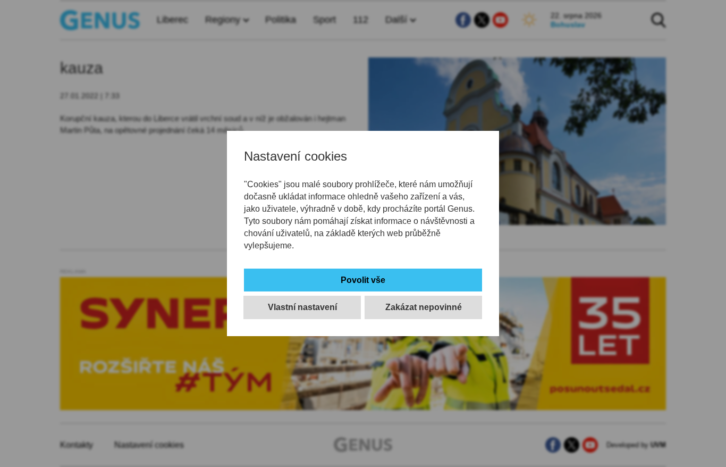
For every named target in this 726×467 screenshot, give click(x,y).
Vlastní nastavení (302, 307)
